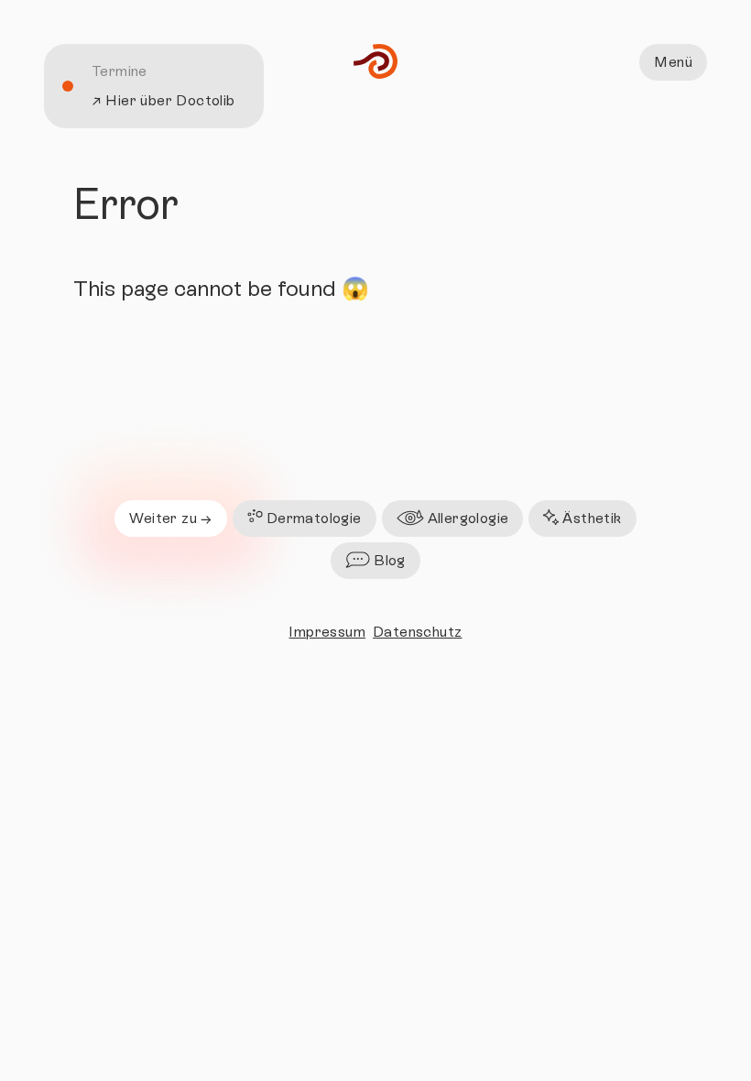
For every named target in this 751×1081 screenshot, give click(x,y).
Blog (390, 560)
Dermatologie (314, 518)
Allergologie (468, 518)
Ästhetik (591, 518)
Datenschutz (417, 631)
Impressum (326, 631)
